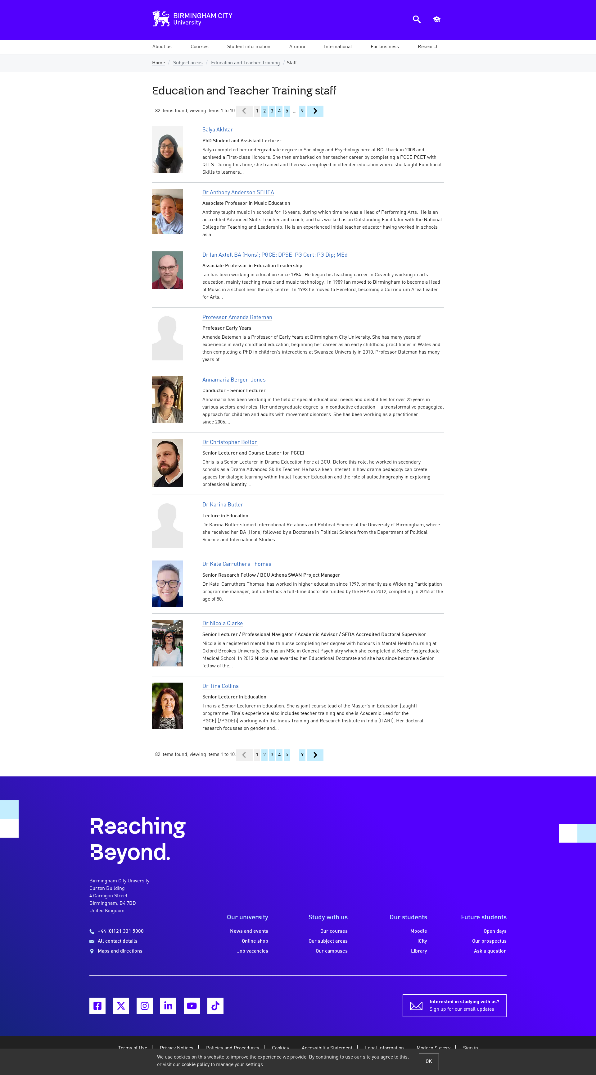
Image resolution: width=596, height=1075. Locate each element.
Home (158, 63)
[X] (121, 1006)
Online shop (255, 941)
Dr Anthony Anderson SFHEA (238, 192)
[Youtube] (192, 1006)
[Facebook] (97, 1006)
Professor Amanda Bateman (237, 317)
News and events (249, 931)
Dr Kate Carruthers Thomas (236, 564)
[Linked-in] (168, 1006)
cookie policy (196, 1064)
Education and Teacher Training (245, 63)
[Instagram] (145, 1006)
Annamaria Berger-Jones (234, 380)
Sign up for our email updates (464, 1006)
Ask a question (490, 951)
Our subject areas (328, 941)
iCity (422, 941)
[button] (162, 47)
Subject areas (188, 63)
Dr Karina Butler (222, 505)
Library (419, 951)
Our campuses (332, 951)
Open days (495, 931)
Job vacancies (252, 951)
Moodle (418, 931)
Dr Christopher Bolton (230, 442)
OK (429, 1061)
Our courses (334, 931)
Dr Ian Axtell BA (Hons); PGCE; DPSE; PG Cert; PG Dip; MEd (275, 255)
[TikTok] (215, 1006)
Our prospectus (489, 941)
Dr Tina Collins (220, 686)
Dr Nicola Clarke (222, 623)
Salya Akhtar (217, 130)
